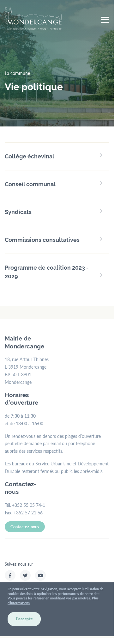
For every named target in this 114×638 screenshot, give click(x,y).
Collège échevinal (29, 156)
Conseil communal (30, 184)
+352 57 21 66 (28, 512)
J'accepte (24, 619)
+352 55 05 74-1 (28, 505)
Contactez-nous (24, 527)
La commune (17, 73)
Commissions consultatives (42, 239)
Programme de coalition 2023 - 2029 (47, 271)
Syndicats (18, 212)
